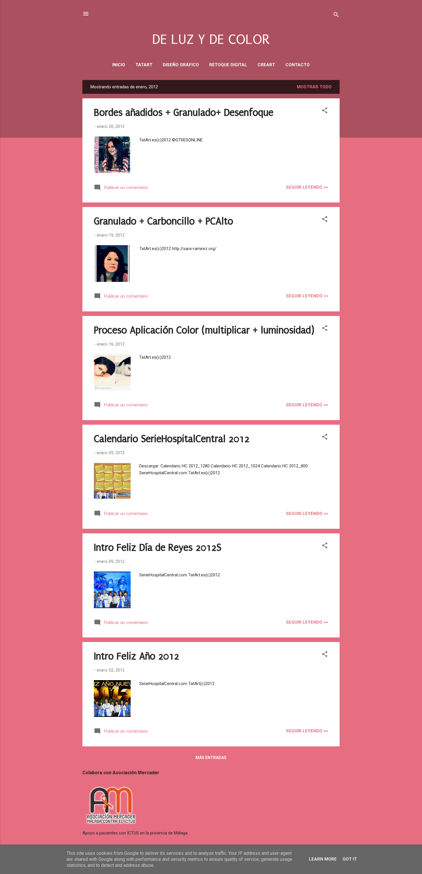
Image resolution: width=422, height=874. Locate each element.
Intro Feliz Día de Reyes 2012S (157, 547)
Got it (349, 859)
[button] (324, 111)
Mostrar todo (314, 86)
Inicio (118, 64)
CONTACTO (297, 64)
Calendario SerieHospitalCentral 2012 (171, 439)
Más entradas (211, 757)
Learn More (323, 859)
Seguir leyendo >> (307, 187)
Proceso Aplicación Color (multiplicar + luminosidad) (204, 330)
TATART (143, 64)
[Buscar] (336, 15)
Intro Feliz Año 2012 (136, 656)
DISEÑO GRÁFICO (181, 64)
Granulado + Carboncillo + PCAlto (163, 221)
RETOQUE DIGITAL (228, 64)
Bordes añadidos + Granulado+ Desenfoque (183, 112)
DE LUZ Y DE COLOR (211, 39)
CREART (266, 64)
